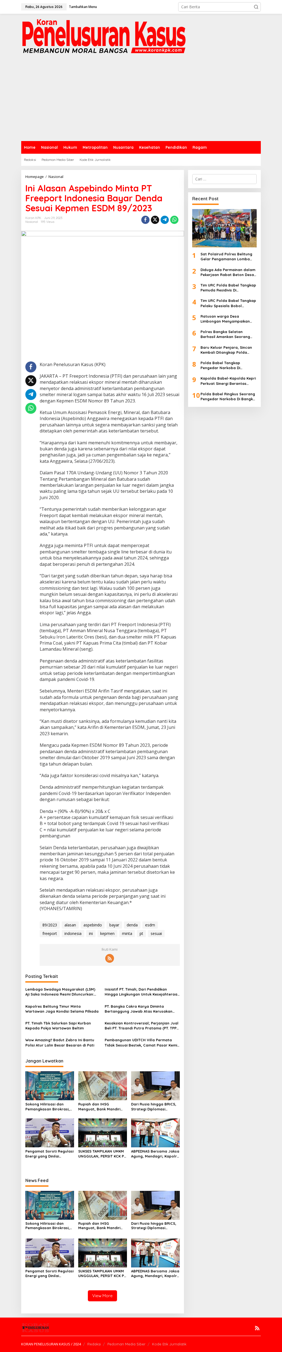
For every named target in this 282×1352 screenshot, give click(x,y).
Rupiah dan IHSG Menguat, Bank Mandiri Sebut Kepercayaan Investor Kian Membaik (99, 1107)
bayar (114, 925)
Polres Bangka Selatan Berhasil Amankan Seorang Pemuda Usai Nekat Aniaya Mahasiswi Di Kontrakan (225, 334)
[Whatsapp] (174, 220)
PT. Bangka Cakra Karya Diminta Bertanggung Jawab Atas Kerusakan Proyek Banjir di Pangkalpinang (138, 1009)
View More (102, 1295)
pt (141, 933)
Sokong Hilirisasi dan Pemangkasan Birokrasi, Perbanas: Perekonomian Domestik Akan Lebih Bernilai (48, 1107)
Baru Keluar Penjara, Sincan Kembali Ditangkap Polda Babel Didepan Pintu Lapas (226, 350)
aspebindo (92, 925)
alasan (70, 925)
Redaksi (94, 1344)
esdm (150, 925)
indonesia (73, 933)
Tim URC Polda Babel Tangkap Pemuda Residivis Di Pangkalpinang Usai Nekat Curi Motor (228, 288)
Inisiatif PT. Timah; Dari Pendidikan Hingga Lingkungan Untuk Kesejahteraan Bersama (142, 992)
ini (91, 933)
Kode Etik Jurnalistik (169, 1344)
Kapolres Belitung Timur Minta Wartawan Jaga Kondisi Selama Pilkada (62, 1008)
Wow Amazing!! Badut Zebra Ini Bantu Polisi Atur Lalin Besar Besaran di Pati (59, 1042)
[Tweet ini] (155, 220)
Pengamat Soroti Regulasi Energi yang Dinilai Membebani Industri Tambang (49, 1154)
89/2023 (49, 925)
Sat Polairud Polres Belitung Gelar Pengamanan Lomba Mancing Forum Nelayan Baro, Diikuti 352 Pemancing (228, 256)
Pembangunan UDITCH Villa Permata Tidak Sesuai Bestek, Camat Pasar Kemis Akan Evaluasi (142, 1042)
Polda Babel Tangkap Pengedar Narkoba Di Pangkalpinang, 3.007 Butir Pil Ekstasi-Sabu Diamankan (227, 365)
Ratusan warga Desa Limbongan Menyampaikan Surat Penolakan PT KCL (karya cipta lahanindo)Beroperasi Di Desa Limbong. (227, 319)
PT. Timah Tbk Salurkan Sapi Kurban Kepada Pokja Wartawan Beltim (58, 1025)
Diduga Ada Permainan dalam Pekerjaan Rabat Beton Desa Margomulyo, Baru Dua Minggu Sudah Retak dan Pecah (227, 272)
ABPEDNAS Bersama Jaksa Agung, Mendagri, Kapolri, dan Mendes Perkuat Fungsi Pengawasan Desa (155, 1154)
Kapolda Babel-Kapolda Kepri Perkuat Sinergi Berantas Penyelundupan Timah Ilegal (228, 381)
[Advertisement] (141, 99)
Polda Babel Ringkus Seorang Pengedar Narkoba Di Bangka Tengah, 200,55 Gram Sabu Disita (227, 396)
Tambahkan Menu (83, 6)
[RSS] (109, 958)
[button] (256, 7)
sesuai (156, 933)
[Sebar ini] (145, 220)
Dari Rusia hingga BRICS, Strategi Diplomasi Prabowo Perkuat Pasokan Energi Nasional (154, 1107)
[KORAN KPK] (103, 35)
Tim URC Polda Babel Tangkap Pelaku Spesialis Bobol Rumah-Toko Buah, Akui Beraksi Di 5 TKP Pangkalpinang (228, 303)
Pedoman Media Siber (126, 1344)
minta (127, 933)
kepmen (107, 933)
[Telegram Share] (165, 220)
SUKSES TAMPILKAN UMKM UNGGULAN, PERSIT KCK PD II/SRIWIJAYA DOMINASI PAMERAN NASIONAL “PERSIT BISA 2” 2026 (102, 1154)
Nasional (31, 222)
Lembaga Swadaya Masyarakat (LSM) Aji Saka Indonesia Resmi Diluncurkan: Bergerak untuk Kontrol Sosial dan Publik (60, 992)
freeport (49, 933)
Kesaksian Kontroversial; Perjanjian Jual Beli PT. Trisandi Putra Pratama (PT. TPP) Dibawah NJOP (141, 1026)
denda (132, 925)
